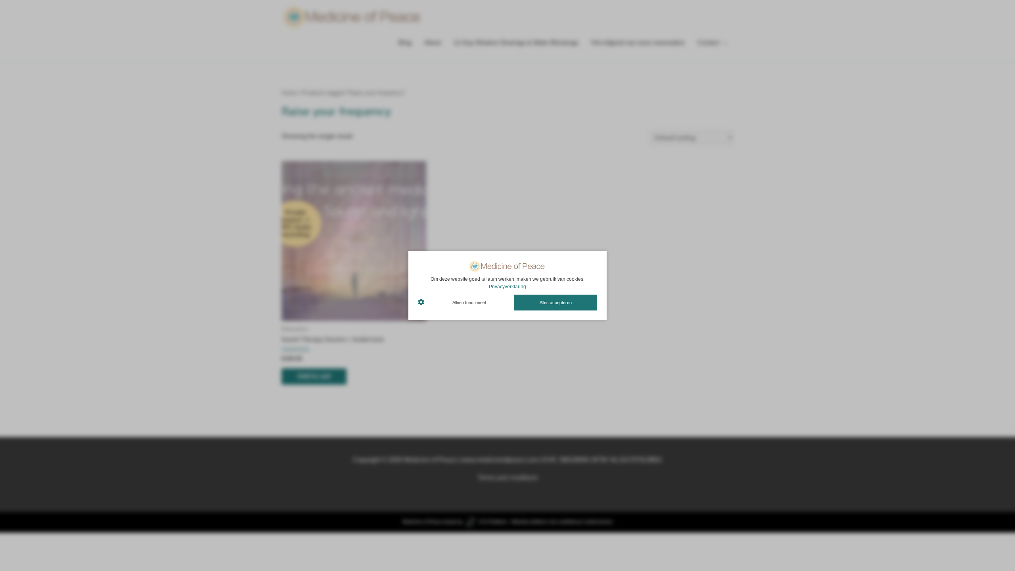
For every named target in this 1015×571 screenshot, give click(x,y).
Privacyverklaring (507, 286)
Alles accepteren (556, 302)
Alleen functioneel (469, 302)
